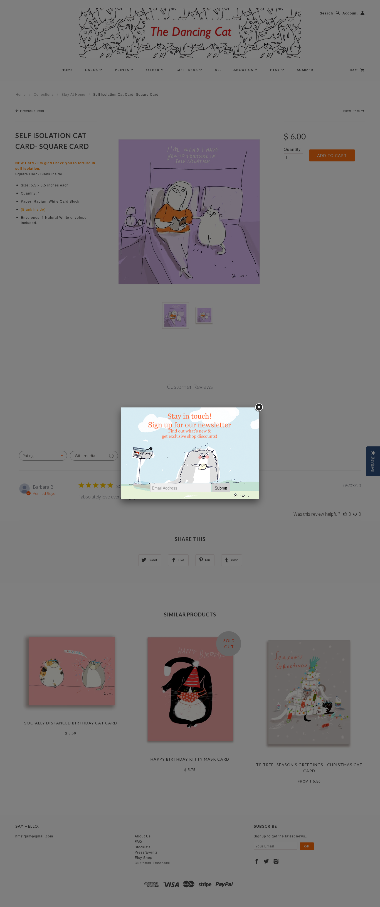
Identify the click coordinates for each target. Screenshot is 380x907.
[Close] (259, 407)
